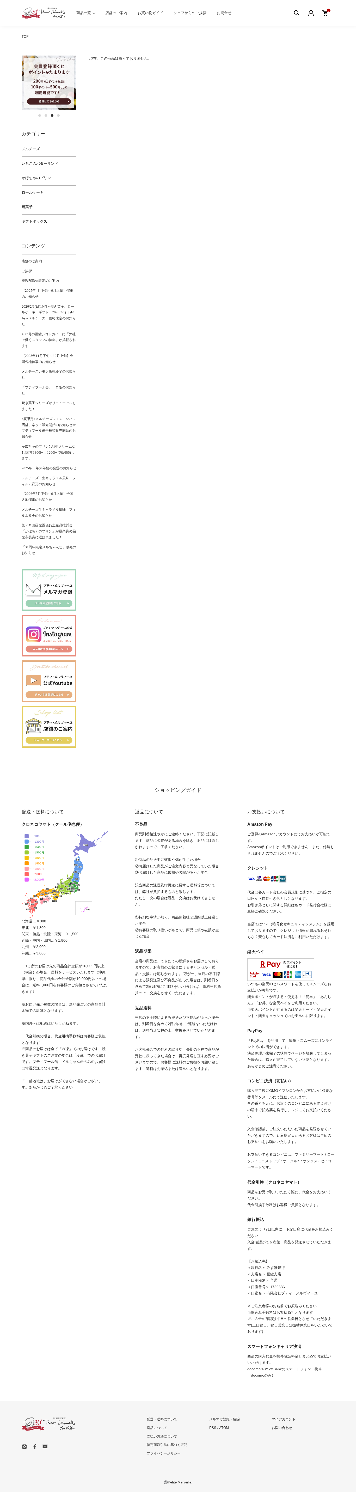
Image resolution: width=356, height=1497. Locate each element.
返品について (157, 1428)
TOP (25, 37)
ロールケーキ (33, 192)
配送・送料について (162, 1419)
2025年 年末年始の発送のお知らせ (49, 468)
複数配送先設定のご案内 (40, 281)
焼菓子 (27, 207)
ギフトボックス (34, 221)
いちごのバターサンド (40, 164)
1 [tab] (39, 115)
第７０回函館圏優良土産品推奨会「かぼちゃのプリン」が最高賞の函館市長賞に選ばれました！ (49, 531)
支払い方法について (162, 1436)
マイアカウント (284, 1419)
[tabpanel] (49, 83)
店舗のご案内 (116, 13)
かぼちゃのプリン (36, 178)
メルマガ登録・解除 (224, 1419)
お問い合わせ (282, 1428)
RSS (212, 1428)
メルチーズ (31, 149)
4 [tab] (58, 115)
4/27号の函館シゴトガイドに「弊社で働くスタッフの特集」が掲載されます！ (49, 340)
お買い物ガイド (150, 13)
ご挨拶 (27, 271)
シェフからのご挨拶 (190, 13)
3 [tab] (52, 115)
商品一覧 (83, 13)
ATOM (224, 1428)
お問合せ (224, 13)
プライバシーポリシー (164, 1453)
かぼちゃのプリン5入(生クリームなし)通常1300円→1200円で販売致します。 (48, 452)
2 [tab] (46, 115)
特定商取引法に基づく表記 (167, 1445)
